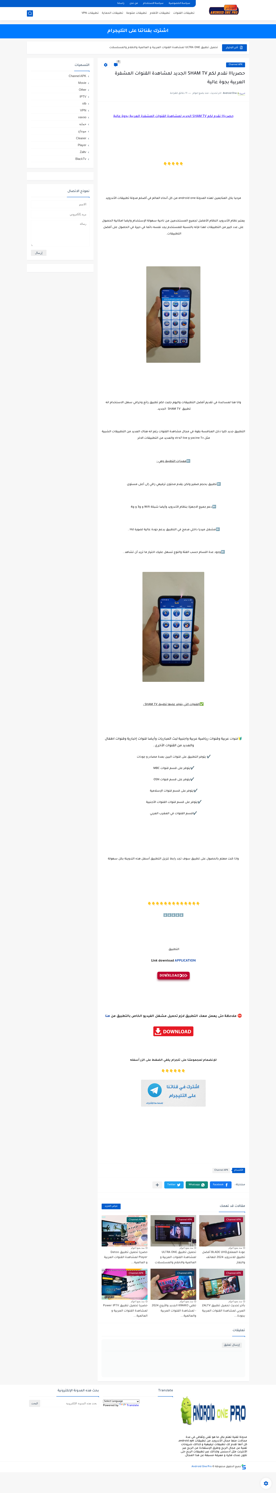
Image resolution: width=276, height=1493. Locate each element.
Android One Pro (202, 1466)
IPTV (83, 96)
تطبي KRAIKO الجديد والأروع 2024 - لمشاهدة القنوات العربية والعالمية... (174, 1311)
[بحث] (30, 13)
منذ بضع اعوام (235, 1247)
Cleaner (81, 138)
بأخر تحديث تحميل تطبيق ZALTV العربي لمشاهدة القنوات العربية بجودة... (223, 1311)
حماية (82, 124)
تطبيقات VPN (90, 13)
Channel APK (235, 64)
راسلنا (120, 3)
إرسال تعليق (232, 1345)
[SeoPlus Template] (243, 1467)
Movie (82, 82)
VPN (83, 110)
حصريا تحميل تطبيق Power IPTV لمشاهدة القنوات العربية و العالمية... (125, 1311)
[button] (221, 1184)
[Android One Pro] (224, 9)
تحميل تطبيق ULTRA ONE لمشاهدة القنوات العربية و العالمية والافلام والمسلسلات (175, 1257)
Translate (133, 1405)
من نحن (134, 3)
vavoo (82, 117)
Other (82, 89)
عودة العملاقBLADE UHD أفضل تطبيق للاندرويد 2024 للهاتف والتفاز (223, 1257)
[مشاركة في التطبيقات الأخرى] (157, 1184)
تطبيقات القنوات (184, 13)
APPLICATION (185, 961)
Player (82, 145)
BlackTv (80, 158)
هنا (107, 1016)
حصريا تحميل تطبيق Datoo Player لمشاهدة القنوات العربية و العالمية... (171, 47)
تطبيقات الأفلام (160, 13)
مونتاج (82, 131)
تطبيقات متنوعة (136, 13)
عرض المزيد (111, 1206)
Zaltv (83, 152)
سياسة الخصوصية (179, 3)
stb (84, 103)
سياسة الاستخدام (153, 3)
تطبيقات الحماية (112, 13)
